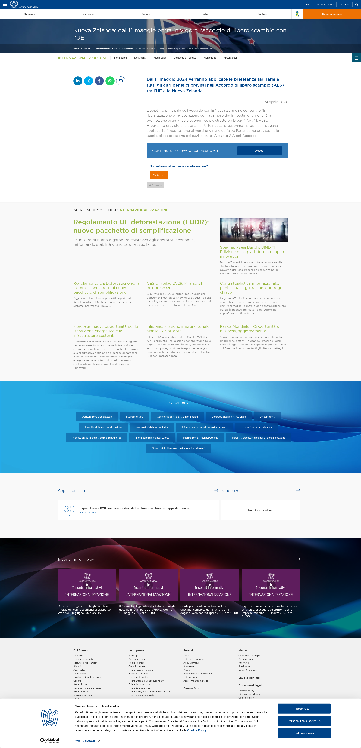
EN (307, 4)
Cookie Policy (197, 730)
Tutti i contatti (191, 677)
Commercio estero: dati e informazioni (177, 416)
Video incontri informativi (197, 673)
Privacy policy (246, 690)
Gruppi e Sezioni (82, 695)
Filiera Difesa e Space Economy (146, 680)
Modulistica (160, 57)
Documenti (140, 57)
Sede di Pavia (81, 691)
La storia (78, 655)
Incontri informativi (77, 559)
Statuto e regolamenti (85, 662)
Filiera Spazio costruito (141, 695)
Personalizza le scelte (302, 720)
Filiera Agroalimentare (140, 670)
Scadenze (230, 490)
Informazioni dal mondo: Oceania (200, 437)
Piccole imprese (137, 659)
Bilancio (77, 666)
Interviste (243, 662)
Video (186, 670)
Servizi (87, 49)
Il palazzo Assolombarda (87, 677)
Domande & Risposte (185, 57)
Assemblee (79, 670)
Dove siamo (79, 673)
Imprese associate (83, 659)
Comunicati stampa (249, 655)
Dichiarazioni (245, 659)
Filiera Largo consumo (140, 684)
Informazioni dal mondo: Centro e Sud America (96, 437)
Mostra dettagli (85, 740)
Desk (186, 655)
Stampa (157, 185)
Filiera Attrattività (138, 673)
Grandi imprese (136, 666)
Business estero (134, 416)
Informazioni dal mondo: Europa (152, 437)
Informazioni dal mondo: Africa (152, 427)
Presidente (244, 666)
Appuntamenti (231, 57)
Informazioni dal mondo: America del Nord (204, 427)
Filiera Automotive (138, 677)
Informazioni (128, 49)
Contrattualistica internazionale (229, 416)
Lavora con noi (324, 4)
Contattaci (159, 175)
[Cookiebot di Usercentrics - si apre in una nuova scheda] (49, 740)
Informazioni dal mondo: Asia (256, 427)
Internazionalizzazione (106, 49)
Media (242, 650)
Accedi (344, 4)
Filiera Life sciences (139, 688)
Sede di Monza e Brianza (87, 688)
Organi (77, 680)
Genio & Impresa (247, 670)
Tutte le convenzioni (194, 659)
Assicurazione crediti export (97, 416)
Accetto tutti (304, 708)
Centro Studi (192, 688)
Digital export (267, 416)
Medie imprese (136, 662)
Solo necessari (304, 733)
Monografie (210, 57)
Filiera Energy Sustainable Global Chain (150, 691)
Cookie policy (246, 698)
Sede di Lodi (80, 684)
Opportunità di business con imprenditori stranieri (178, 448)
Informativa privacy (249, 694)
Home (76, 49)
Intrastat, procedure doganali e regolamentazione (258, 437)
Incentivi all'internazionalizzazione (103, 427)
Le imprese (136, 650)
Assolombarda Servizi (195, 680)
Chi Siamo (80, 650)
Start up (133, 655)
